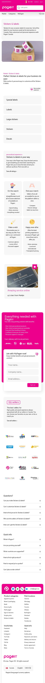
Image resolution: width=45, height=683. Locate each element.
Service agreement (29, 645)
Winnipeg (27, 601)
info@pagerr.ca (34, 589)
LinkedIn (6, 631)
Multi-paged (7, 610)
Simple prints (8, 615)
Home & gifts (8, 607)
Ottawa (26, 610)
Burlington (27, 613)
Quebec (26, 618)
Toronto (26, 607)
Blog (5, 645)
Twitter (6, 640)
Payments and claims (30, 637)
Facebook (7, 628)
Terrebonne (27, 621)
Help (25, 628)
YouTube (6, 637)
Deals (5, 604)
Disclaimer (27, 631)
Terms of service (29, 648)
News (5, 648)
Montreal (27, 615)
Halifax (26, 604)
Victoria (26, 599)
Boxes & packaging (9, 601)
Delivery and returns (30, 640)
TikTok (6, 642)
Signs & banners (9, 613)
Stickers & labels (14, 73)
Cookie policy (28, 634)
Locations (36, 2)
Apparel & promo (9, 599)
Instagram (7, 634)
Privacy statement (29, 642)
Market (5, 73)
